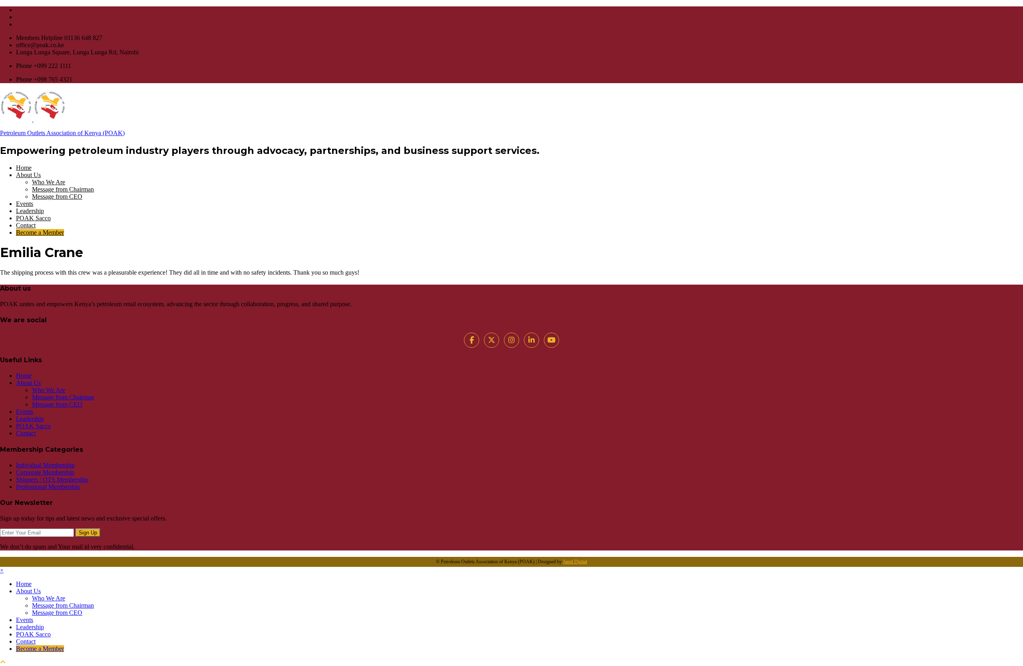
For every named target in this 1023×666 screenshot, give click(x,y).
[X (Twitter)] (491, 340)
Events (24, 203)
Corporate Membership (45, 472)
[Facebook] (471, 340)
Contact (26, 225)
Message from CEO (57, 196)
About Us (28, 174)
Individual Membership (45, 465)
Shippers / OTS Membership (52, 479)
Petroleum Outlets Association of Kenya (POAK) (62, 133)
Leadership (30, 210)
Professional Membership (48, 486)
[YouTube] (551, 340)
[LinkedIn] (531, 340)
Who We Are (48, 182)
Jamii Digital (575, 561)
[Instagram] (511, 340)
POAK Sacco (33, 218)
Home (24, 167)
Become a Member (40, 232)
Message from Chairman (63, 189)
